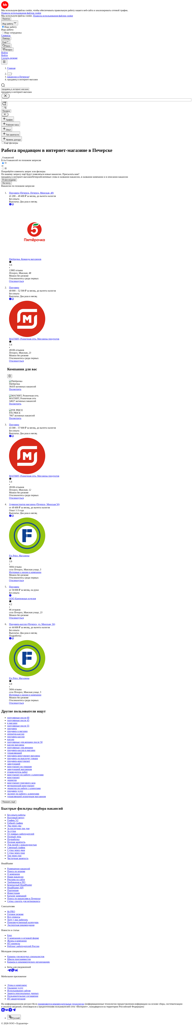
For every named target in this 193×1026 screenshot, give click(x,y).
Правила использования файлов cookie (53, 15)
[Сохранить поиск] (4, 103)
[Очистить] (5, 95)
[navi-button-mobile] (4, 61)
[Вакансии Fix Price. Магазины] (99, 536)
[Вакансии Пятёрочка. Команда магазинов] (99, 232)
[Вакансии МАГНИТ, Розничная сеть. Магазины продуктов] (99, 319)
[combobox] (15, 89)
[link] (6, 46)
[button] (4, 52)
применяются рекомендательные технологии (61, 1004)
